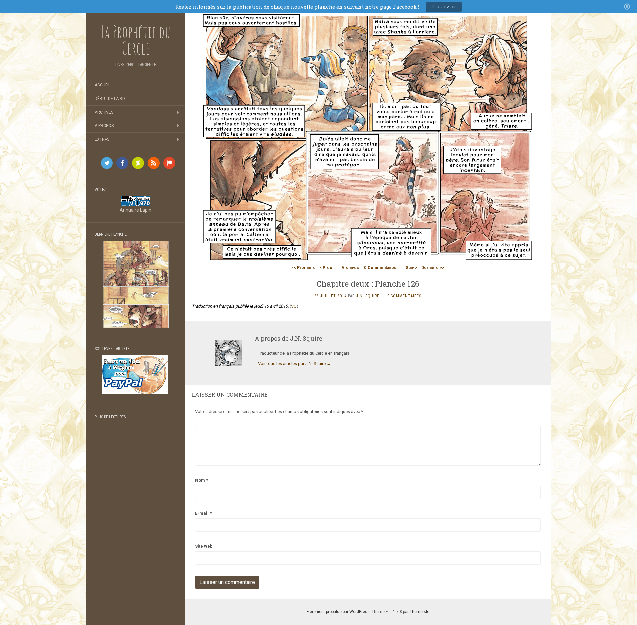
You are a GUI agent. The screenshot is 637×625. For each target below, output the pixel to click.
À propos (104, 125)
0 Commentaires (404, 296)
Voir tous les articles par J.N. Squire (294, 363)
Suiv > (411, 267)
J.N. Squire (367, 296)
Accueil (102, 85)
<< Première (303, 267)
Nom (201, 480)
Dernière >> (432, 267)
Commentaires (380, 267)
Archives (104, 112)
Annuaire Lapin (135, 210)
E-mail (203, 513)
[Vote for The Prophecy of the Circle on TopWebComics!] (135, 200)
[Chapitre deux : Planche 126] (368, 137)
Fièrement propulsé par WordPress (338, 611)
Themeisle (419, 611)
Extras (102, 139)
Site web (204, 546)
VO (294, 306)
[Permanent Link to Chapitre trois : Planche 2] (136, 284)
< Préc (325, 267)
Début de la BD (110, 98)
